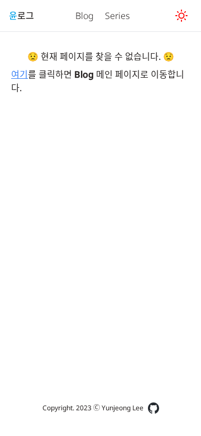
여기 (19, 74)
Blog (84, 16)
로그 (21, 16)
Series (117, 16)
